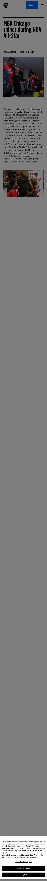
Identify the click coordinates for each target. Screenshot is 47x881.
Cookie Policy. (31, 857)
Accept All (23, 875)
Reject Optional (23, 868)
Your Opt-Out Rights (23, 862)
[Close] (43, 838)
